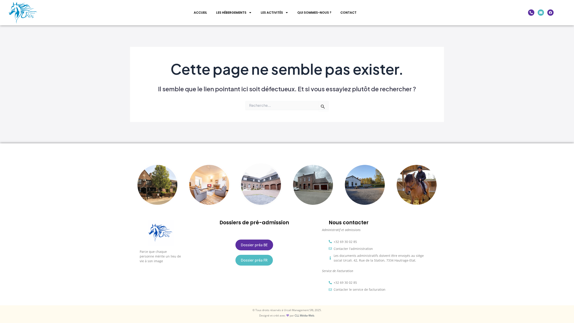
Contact (348, 12)
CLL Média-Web (304, 315)
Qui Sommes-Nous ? (314, 12)
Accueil (200, 12)
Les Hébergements (231, 12)
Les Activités (272, 12)
